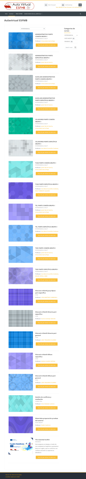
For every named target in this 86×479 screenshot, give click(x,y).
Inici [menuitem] (6, 14)
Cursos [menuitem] (11, 14)
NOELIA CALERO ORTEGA (48, 361)
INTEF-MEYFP (68, 38)
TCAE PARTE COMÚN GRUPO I (45, 163)
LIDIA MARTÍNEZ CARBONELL (49, 297)
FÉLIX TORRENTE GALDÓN (42, 191)
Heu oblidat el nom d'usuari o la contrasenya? (69, 7)
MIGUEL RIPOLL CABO (41, 276)
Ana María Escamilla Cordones (49, 148)
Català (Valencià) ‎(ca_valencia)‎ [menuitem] (32, 14)
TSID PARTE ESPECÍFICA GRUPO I (46, 269)
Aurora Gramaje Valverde (48, 318)
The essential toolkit (42, 440)
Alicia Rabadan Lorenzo (47, 404)
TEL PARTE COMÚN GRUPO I (45, 205)
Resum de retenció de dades (14, 474)
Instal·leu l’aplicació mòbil (13, 477)
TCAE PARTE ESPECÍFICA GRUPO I (46, 184)
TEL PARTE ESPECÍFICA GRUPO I (46, 227)
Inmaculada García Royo (48, 41)
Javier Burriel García (46, 62)
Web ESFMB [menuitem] (19, 14)
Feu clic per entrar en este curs (47, 45)
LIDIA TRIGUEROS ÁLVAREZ (48, 340)
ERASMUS (67, 41)
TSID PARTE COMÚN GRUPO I (45, 248)
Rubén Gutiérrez (46, 425)
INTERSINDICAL (68, 35)
